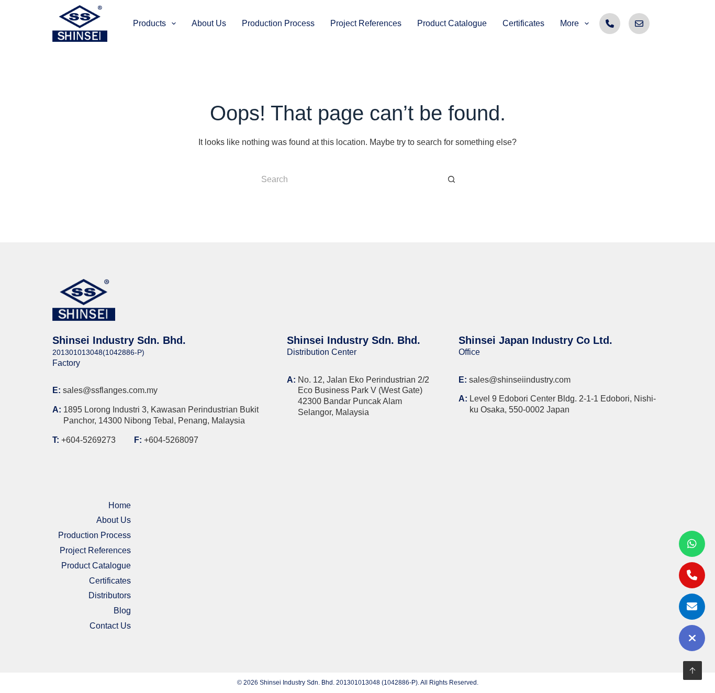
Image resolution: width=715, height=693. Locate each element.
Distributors (109, 595)
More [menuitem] (569, 23)
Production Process (94, 535)
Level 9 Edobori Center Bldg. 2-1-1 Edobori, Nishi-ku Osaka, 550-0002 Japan (563, 404)
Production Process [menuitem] (278, 23)
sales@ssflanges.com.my (110, 390)
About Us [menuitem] (209, 23)
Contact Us (110, 625)
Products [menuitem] (149, 23)
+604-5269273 (88, 439)
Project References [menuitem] (365, 23)
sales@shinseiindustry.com (520, 379)
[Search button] (451, 179)
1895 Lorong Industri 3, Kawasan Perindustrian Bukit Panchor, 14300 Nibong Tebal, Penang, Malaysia (161, 415)
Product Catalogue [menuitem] (452, 23)
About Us (113, 520)
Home (119, 505)
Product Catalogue (96, 565)
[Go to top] (692, 670)
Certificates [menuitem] (523, 23)
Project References (95, 550)
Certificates (110, 580)
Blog (122, 610)
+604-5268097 (171, 439)
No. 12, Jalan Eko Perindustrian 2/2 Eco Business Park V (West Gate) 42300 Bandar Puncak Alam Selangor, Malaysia (363, 396)
